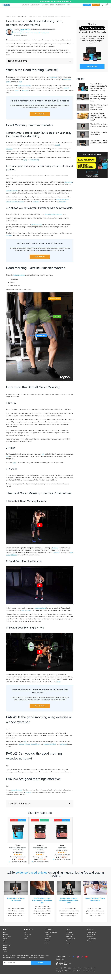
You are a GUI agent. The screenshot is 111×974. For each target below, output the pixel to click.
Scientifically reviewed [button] (20, 33)
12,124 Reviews (18, 852)
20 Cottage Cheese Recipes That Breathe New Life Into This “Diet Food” (98, 117)
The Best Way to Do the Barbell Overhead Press (98, 125)
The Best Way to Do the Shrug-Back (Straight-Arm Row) (68, 900)
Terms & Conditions (91, 934)
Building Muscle (22, 16)
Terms (93, 971)
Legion (10, 5)
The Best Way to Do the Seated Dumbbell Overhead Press (98, 107)
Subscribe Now (66, 1)
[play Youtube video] (39, 525)
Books (25, 938)
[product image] (18, 831)
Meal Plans (5, 938)
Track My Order (69, 934)
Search (102, 5)
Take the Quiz (40, 114)
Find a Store (96, 4)
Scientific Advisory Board (51, 932)
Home (7, 16)
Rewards (5, 947)
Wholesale (47, 941)
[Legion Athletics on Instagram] (78, 957)
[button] (36, 1)
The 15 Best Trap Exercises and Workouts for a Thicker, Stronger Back (98, 98)
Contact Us (68, 943)
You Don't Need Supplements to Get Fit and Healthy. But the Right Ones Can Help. (98, 87)
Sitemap (89, 941)
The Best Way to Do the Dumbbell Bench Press (98, 142)
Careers (47, 938)
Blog (13, 16)
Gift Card (5, 943)
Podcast (26, 936)
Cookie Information (91, 938)
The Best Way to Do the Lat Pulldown (98, 133)
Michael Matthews (25, 29)
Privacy (88, 971)
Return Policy (69, 936)
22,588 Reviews (61, 850)
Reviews (5, 949)
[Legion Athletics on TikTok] (82, 957)
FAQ (67, 941)
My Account (69, 932)
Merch (4, 941)
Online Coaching (6, 936)
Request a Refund (70, 938)
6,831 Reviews (40, 852)
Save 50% (86, 4)
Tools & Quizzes (27, 934)
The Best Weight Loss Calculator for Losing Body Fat (42, 900)
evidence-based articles (31, 872)
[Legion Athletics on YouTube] (86, 957)
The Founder (48, 936)
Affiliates (47, 943)
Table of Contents (17, 61)
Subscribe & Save (7, 945)
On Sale (4, 932)
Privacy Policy (90, 936)
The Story (47, 934)
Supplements (6, 934)
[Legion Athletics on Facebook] (74, 957)
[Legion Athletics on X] (70, 957)
